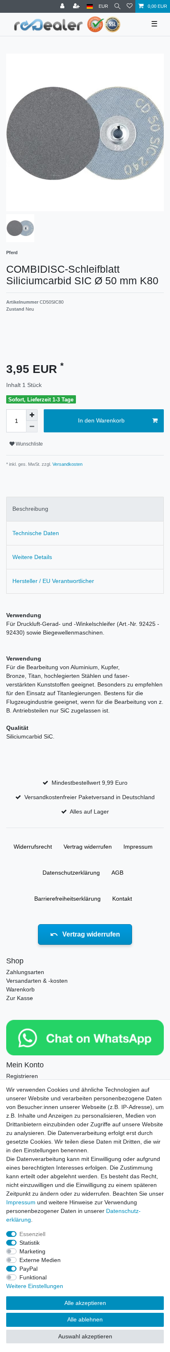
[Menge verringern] (32, 426)
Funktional (33, 1277)
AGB (117, 872)
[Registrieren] (77, 6)
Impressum (138, 846)
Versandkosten (67, 464)
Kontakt (122, 898)
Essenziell (32, 1234)
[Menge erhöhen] (32, 415)
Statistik (29, 1242)
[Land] (90, 6)
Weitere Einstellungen (34, 1286)
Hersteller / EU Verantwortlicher (53, 581)
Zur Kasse (19, 998)
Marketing (32, 1251)
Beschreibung (30, 508)
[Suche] (117, 6)
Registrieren (22, 1076)
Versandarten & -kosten (37, 980)
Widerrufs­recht (33, 846)
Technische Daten (35, 533)
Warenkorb (20, 989)
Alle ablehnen (85, 1319)
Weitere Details (32, 557)
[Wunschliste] (129, 6)
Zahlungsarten (25, 972)
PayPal (28, 1268)
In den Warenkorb (101, 420)
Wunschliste (28, 444)
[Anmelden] (63, 6)
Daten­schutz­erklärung (71, 872)
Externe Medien (40, 1260)
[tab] (85, 509)
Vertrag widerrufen (88, 846)
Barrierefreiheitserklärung (67, 898)
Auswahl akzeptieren (85, 1336)
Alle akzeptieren (85, 1303)
